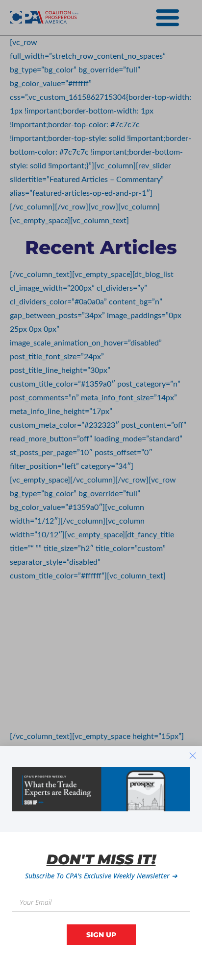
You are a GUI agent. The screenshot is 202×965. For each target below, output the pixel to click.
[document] (101, 482)
